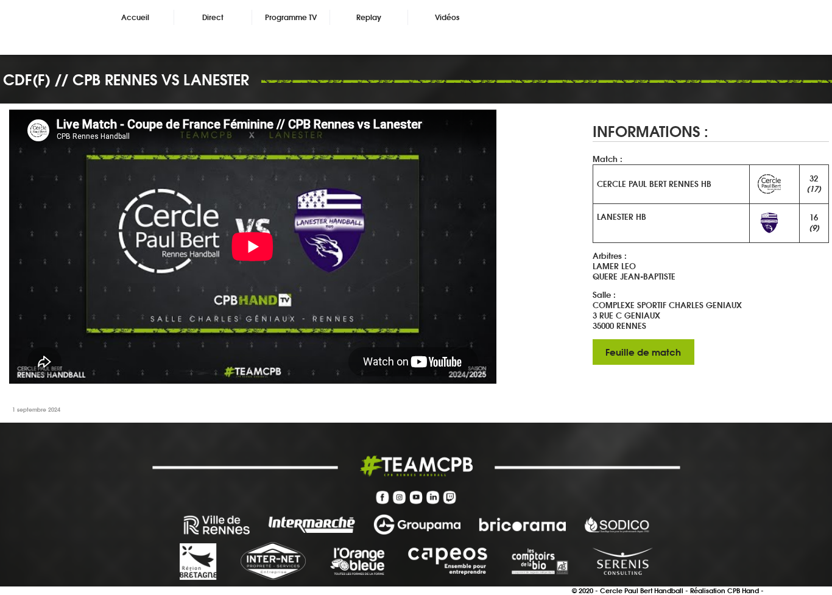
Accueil (135, 17)
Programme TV (291, 17)
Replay (368, 17)
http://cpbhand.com (799, 590)
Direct (213, 17)
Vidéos (447, 17)
